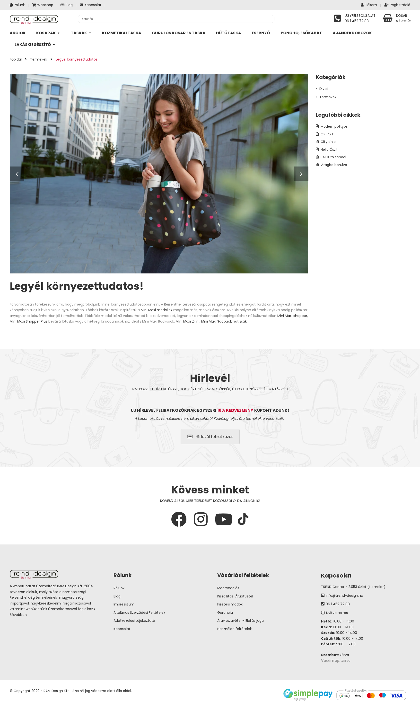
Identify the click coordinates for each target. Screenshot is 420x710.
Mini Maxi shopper (292, 315)
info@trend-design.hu (344, 595)
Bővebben (18, 614)
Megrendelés (228, 588)
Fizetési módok (230, 604)
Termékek (38, 59)
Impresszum (124, 604)
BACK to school (333, 157)
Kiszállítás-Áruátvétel (235, 596)
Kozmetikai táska (121, 33)
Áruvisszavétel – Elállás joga (240, 620)
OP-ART (327, 134)
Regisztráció (400, 4)
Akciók (18, 33)
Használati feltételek (234, 628)
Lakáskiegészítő (33, 44)
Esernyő (261, 33)
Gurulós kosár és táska (178, 33)
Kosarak (46, 33)
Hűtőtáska (228, 33)
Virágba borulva (334, 164)
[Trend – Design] (34, 19)
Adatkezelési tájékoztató (134, 620)
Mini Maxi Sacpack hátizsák (224, 321)
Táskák (79, 33)
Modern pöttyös (334, 126)
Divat (323, 88)
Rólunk (19, 4)
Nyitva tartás (337, 612)
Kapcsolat (93, 4)
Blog (69, 4)
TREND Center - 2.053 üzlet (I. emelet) (353, 586)
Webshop (45, 4)
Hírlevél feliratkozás (214, 436)
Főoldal (16, 59)
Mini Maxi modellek (156, 309)
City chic (328, 141)
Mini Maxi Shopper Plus (28, 321)
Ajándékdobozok (352, 33)
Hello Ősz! (329, 149)
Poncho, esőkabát (301, 33)
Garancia (225, 612)
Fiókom (371, 4)
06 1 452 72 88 (338, 604)
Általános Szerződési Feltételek (139, 612)
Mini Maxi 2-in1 (188, 321)
